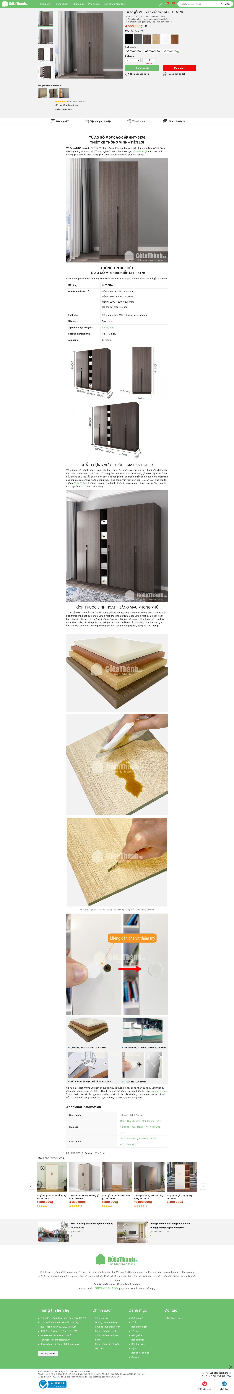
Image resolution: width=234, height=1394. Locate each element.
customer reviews (76, 101)
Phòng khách (61, 4)
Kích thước (130, 47)
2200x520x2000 (147, 1138)
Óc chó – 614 (154, 1121)
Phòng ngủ (78, 4)
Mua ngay (179, 68)
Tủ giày (135, 1331)
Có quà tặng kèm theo (66, 105)
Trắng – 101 (143, 1126)
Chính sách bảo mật (105, 1331)
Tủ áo (134, 1322)
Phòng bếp (94, 4)
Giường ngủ (137, 1318)
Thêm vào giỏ (141, 68)
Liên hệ (99, 1348)
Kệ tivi (134, 1348)
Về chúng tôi (101, 1318)
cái (149, 60)
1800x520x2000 (128, 1138)
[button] (48, 1353)
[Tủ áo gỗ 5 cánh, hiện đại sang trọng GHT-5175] (149, 1177)
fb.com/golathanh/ (60, 1339)
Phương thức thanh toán (107, 1326)
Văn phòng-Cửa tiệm (114, 4)
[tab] (60, 121)
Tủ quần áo (100, 1153)
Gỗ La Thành (80, 483)
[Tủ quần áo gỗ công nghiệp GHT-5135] (182, 1177)
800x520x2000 (128, 1144)
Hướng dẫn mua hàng (106, 1322)
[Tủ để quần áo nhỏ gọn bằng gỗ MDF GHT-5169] (84, 1177)
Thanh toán (138, 121)
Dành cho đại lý (176, 121)
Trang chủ (45, 4)
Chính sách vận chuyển (107, 1344)
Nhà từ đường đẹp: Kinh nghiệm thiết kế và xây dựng (92, 1225)
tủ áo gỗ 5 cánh (159, 1091)
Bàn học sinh (138, 1344)
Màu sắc (129, 31)
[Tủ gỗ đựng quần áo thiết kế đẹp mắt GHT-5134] (52, 1177)
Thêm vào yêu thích (139, 74)
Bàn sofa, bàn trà (140, 1352)
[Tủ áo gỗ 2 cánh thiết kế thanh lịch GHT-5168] (117, 1177)
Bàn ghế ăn (137, 1335)
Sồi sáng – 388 (127, 1126)
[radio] (129, 39)
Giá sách (135, 1357)
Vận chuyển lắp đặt (100, 121)
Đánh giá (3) (62, 121)
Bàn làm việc (137, 1339)
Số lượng (129, 56)
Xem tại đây (108, 327)
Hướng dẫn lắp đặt (176, 74)
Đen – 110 (125, 1121)
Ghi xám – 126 (138, 1121)
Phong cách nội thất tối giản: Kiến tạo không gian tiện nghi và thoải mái (170, 1225)
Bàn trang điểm (139, 1326)
